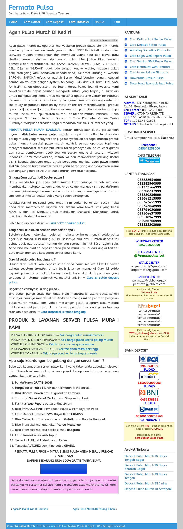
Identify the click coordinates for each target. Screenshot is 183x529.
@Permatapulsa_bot (149, 255)
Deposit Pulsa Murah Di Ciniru (146, 483)
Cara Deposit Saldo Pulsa (148, 45)
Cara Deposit (54, 22)
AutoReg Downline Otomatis (150, 50)
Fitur (117, 22)
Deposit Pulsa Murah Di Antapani (148, 489)
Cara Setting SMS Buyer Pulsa (151, 61)
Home (13, 22)
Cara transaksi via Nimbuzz (149, 72)
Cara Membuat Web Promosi (150, 67)
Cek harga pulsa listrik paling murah (87, 340)
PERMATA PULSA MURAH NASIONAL (35, 129)
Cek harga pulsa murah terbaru (82, 335)
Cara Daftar (32, 22)
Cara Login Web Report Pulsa (150, 56)
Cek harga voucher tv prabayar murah (70, 353)
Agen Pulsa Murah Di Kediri (40, 32)
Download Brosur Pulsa (147, 78)
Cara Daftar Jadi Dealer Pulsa (151, 39)
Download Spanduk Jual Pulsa (151, 83)
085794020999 (149, 245)
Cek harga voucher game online (71, 344)
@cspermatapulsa (149, 166)
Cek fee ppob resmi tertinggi (78, 349)
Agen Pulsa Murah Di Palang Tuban (94, 509)
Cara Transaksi (79, 22)
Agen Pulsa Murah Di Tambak (30, 509)
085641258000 (149, 148)
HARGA (99, 22)
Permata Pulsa (31, 7)
